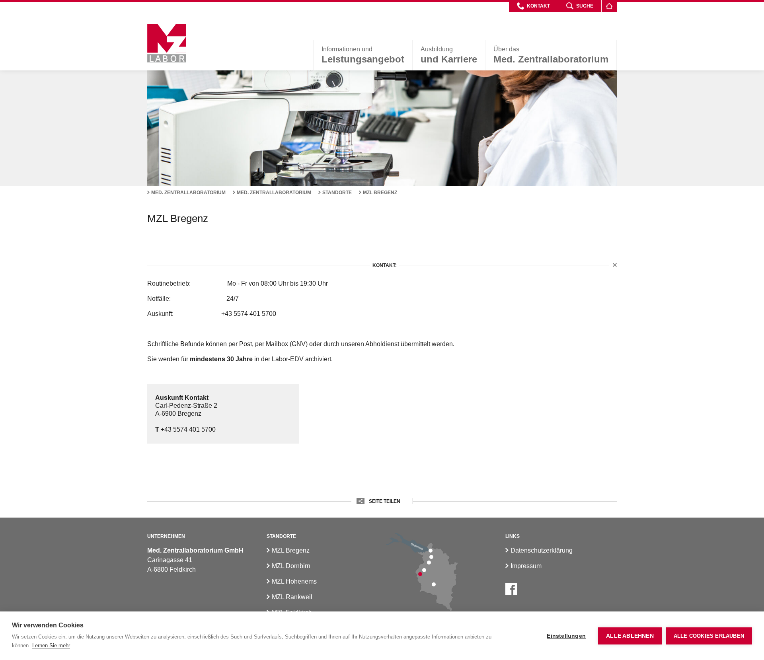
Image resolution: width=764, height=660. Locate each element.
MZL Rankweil (292, 597)
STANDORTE (337, 192)
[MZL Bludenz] (434, 584)
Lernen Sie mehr (51, 645)
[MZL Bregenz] (431, 551)
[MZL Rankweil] (424, 570)
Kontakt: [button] (384, 265)
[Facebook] (511, 589)
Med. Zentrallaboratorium (188, 192)
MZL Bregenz (380, 192)
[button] (533, 6)
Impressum (526, 566)
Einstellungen (566, 636)
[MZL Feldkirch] (420, 574)
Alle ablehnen (630, 636)
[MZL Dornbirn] (431, 557)
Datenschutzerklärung (542, 550)
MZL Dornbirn (291, 566)
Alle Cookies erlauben (709, 636)
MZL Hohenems (294, 581)
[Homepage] (609, 6)
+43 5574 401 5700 (185, 429)
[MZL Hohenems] (429, 563)
